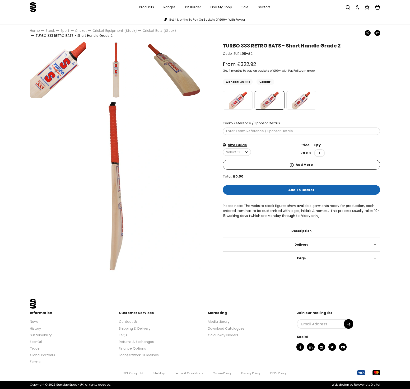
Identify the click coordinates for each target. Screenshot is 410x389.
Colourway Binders (223, 335)
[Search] (348, 7)
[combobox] (237, 152)
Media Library (218, 321)
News (34, 321)
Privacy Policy (251, 373)
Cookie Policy (222, 373)
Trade (35, 348)
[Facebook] (300, 347)
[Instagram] (321, 347)
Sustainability (41, 335)
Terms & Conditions (188, 373)
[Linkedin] (311, 347)
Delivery (301, 244)
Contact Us (128, 321)
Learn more (306, 71)
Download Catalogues (226, 328)
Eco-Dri (36, 341)
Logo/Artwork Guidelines (139, 355)
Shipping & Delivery (134, 328)
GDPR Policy (278, 373)
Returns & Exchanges (136, 341)
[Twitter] (332, 347)
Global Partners (42, 355)
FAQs (301, 258)
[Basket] (377, 7)
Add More (304, 164)
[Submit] (348, 324)
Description (301, 231)
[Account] (357, 7)
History (35, 328)
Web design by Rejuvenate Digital (356, 385)
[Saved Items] (367, 7)
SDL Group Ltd (133, 373)
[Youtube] (343, 347)
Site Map (159, 373)
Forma (35, 361)
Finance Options (132, 348)
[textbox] (237, 152)
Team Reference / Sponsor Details (251, 123)
